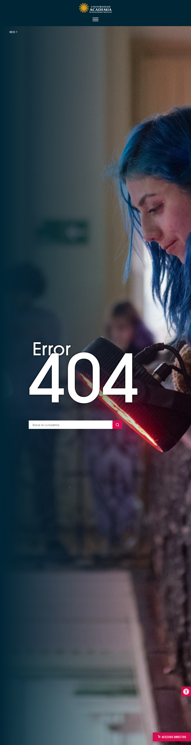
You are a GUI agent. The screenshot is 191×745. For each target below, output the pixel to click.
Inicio (12, 32)
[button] (186, 691)
